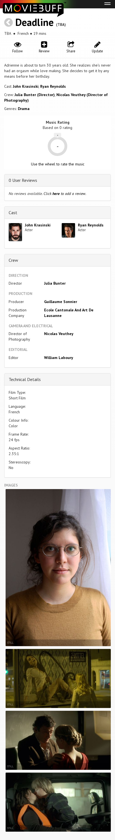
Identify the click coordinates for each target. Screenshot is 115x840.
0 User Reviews (23, 180)
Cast (13, 212)
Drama (24, 108)
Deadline (34, 22)
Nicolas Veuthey (58, 333)
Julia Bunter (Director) (35, 94)
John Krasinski (26, 86)
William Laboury (58, 357)
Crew (13, 260)
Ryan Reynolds (53, 86)
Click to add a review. (65, 193)
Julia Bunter (55, 283)
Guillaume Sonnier (60, 301)
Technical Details (25, 379)
